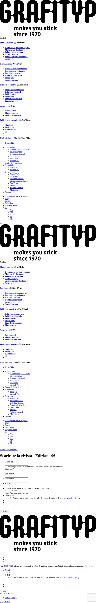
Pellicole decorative (8, 85)
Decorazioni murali (17, 154)
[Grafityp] (48, 36)
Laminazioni (5, 64)
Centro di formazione (13, 163)
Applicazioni (10, 147)
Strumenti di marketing (19, 181)
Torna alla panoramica (9, 450)
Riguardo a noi (11, 205)
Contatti (8, 192)
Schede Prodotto (16, 176)
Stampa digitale (16, 152)
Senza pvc (4, 106)
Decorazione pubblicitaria (20, 149)
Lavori (7, 201)
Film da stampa (6, 43)
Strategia (13, 167)
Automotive (14, 156)
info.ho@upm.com (85, 566)
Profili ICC (14, 174)
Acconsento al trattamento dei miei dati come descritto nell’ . (46, 498)
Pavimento (14, 158)
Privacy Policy (10, 598)
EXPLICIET (5, 602)
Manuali (13, 185)
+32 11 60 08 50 (6, 566)
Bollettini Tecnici (17, 179)
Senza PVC (14, 161)
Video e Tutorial (16, 188)
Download (9, 172)
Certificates (14, 183)
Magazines (14, 190)
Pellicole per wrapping (9, 120)
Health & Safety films (9, 138)
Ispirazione (9, 203)
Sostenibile (9, 165)
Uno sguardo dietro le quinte (16, 196)
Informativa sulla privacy (69, 498)
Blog (7, 199)
